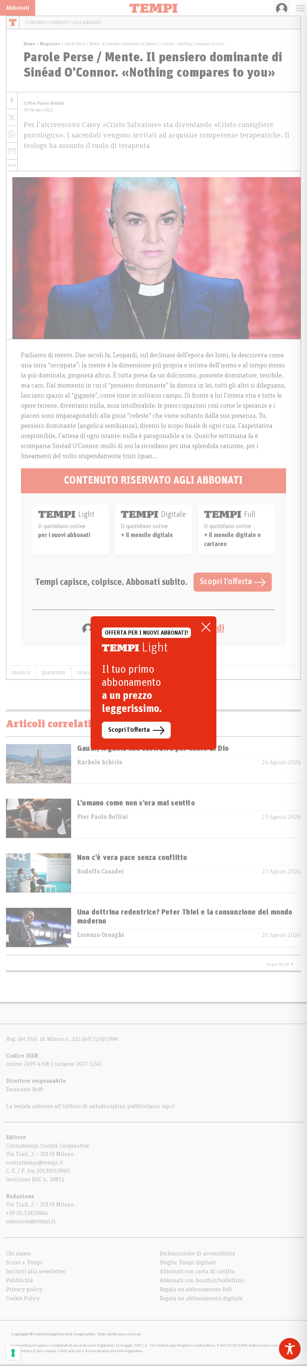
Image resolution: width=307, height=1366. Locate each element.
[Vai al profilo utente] (282, 8)
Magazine (50, 43)
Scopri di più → (280, 964)
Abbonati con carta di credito (197, 1271)
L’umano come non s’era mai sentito (136, 803)
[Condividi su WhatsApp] (11, 134)
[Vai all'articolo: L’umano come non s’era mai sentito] (38, 818)
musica (21, 672)
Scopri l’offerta (227, 582)
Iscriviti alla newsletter (36, 1271)
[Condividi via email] (11, 151)
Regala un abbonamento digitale (201, 1298)
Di (44, 103)
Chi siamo (18, 1253)
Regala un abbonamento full (195, 1289)
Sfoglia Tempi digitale (187, 1262)
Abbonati (17, 8)
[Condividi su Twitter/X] (11, 117)
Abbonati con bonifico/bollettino (201, 1280)
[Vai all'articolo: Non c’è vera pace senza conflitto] (38, 872)
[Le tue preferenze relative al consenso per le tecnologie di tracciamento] (13, 1353)
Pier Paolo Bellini (102, 817)
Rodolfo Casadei (100, 872)
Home (30, 43)
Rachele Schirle (99, 762)
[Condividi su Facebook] (11, 100)
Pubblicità (19, 1280)
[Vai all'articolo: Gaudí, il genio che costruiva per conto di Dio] (38, 763)
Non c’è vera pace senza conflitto (132, 857)
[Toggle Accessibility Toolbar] (289, 1348)
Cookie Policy (23, 1298)
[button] (11, 165)
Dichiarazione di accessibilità (197, 1253)
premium (54, 672)
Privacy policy (24, 1289)
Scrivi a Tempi (24, 1262)
